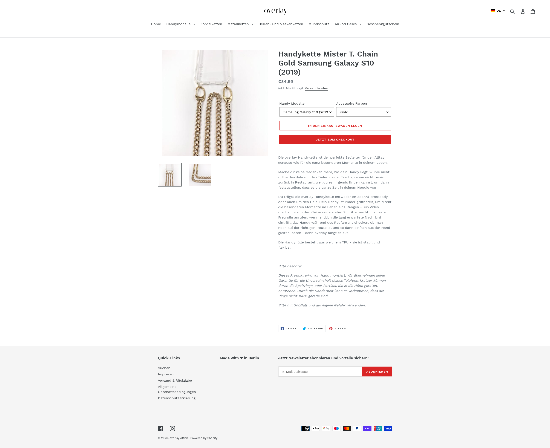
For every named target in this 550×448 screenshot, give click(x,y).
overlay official (179, 438)
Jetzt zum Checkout (335, 139)
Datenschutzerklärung (177, 398)
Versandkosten (316, 88)
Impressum (167, 374)
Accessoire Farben (351, 103)
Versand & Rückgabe (175, 380)
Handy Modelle (291, 103)
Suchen (164, 368)
